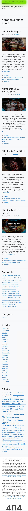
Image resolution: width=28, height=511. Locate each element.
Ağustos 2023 (5, 377)
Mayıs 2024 (5, 357)
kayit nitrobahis (13, 399)
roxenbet (14, 476)
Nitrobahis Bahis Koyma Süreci (10, 90)
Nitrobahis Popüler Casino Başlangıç (11, 295)
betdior (14, 475)
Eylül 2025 (4, 333)
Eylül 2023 (4, 375)
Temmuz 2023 (6, 379)
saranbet (9, 476)
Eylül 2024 (4, 348)
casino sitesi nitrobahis (18, 395)
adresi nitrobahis (6, 393)
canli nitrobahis (7, 395)
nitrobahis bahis (19, 401)
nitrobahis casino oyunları (14, 411)
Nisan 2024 (5, 359)
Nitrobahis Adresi (10, 401)
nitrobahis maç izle (10, 434)
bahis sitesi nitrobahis (16, 393)
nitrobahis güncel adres (13, 79)
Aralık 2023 (5, 368)
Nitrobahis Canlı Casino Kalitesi (10, 284)
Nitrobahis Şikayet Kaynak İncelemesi (12, 280)
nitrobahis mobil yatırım (14, 262)
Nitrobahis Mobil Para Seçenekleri (11, 275)
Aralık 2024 (5, 342)
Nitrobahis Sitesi (15, 442)
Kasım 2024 (5, 344)
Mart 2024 (4, 361)
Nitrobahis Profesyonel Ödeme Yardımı (12, 278)
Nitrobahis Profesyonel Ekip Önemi (11, 291)
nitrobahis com (13, 417)
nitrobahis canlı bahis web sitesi (12, 198)
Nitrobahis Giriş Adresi (12, 423)
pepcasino (4, 475)
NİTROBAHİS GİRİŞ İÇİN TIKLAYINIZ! (14, 2)
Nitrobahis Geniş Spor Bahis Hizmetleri (12, 302)
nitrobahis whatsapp (14, 447)
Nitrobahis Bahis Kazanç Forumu (10, 286)
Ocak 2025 (5, 339)
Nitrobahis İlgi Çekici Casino (9, 304)
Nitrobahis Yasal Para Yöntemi (10, 282)
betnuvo (24, 475)
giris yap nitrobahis (14, 396)
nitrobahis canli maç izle (14, 406)
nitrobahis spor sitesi (20, 200)
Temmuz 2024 (6, 353)
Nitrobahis (6, 75)
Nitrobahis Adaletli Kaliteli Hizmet (10, 293)
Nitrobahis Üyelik (12, 449)
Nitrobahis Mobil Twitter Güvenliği (11, 297)
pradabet (19, 476)
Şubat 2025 (5, 337)
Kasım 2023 (5, 370)
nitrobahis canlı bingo (5, 409)
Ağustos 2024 (5, 350)
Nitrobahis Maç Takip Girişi (9, 306)
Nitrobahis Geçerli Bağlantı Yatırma (11, 300)
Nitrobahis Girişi (9, 425)
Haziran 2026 (5, 330)
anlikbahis (19, 475)
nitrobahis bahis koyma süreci (11, 137)
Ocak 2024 (5, 366)
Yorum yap (6, 81)
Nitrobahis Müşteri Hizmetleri (15, 436)
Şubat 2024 (5, 364)
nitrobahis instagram (10, 432)
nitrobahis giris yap (9, 420)
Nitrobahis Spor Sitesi (13, 151)
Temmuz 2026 (6, 328)
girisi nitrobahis (5, 396)
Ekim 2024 (4, 346)
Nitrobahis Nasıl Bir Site (7, 438)
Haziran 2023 (5, 381)
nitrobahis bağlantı (8, 77)
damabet (10, 475)
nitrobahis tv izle (13, 444)
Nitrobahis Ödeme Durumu (9, 289)
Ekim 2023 (4, 373)
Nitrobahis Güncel (13, 428)
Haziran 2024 (5, 355)
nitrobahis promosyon (11, 440)
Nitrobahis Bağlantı (12, 31)
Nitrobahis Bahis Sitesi (11, 404)
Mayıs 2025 (5, 335)
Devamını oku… (6, 71)
